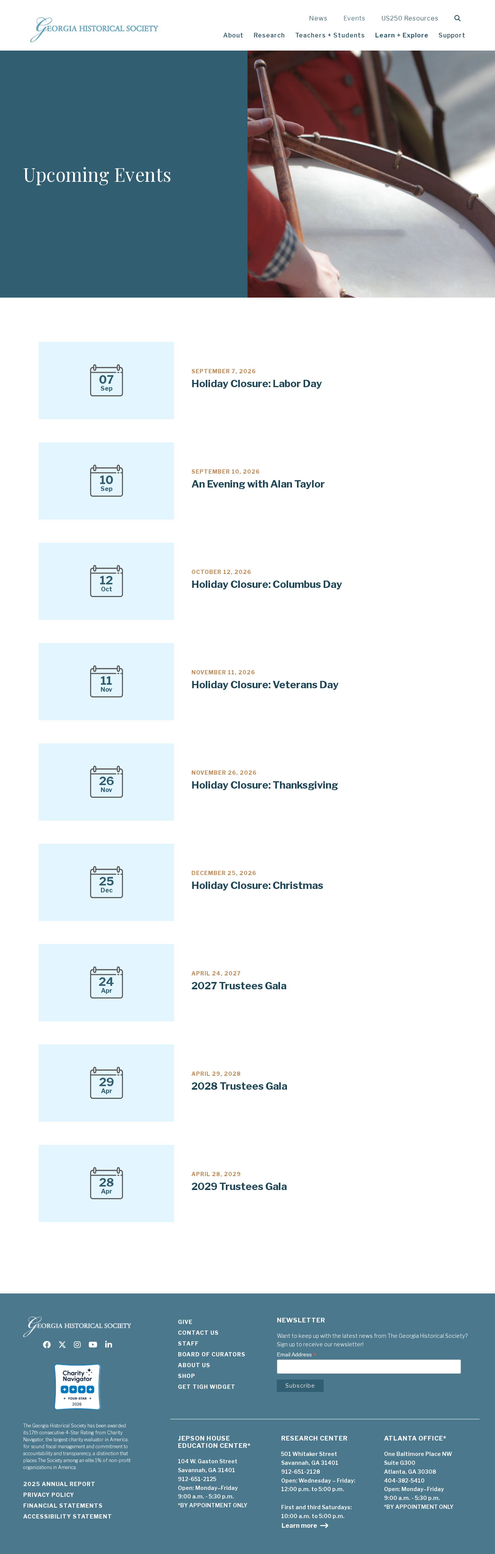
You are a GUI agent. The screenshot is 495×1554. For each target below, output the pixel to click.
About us (194, 1365)
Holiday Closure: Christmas (257, 885)
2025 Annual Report (59, 1484)
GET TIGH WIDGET (207, 1386)
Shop (186, 1376)
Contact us (198, 1332)
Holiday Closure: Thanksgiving (264, 785)
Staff (188, 1343)
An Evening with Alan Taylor (258, 484)
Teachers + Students (330, 35)
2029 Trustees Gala (239, 1186)
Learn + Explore (401, 35)
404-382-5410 (404, 1480)
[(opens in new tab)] (77, 1412)
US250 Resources (410, 18)
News (318, 18)
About (233, 35)
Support (452, 35)
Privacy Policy (48, 1494)
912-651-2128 (300, 1471)
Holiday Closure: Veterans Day (265, 685)
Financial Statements (63, 1505)
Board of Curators (212, 1354)
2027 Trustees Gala (239, 986)
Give (185, 1322)
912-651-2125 (197, 1479)
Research (269, 35)
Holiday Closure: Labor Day (256, 383)
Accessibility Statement (67, 1516)
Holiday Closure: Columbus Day (266, 584)
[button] (459, 18)
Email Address (296, 1354)
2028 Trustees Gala (239, 1086)
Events (354, 18)
